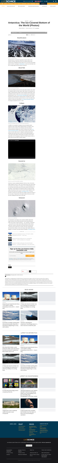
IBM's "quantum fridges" (21, 6)
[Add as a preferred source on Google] (29, 446)
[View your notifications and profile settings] (53, 1)
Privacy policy (10, 452)
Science (19, 3)
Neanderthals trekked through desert (33, 6)
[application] (21, 149)
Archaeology (10, 3)
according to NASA (25, 191)
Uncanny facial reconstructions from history (32, 434)
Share (10, 34)
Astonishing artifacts (22, 430)
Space (29, 3)
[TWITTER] (6, 276)
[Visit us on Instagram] (35, 1)
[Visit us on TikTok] (40, 1)
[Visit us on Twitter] (33, 1)
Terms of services (19, 258)
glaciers (10, 267)
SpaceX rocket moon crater (11, 6)
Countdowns (37, 28)
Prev (23, 271)
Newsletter (33, 34)
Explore (37, 3)
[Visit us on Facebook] (32, 1)
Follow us (29, 34)
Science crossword (53, 6)
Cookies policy (21, 452)
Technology (33, 3)
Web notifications (45, 452)
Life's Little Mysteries (22, 426)
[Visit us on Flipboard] (38, 1)
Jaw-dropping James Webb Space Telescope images (33, 427)
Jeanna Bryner (22, 28)
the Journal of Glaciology (22, 95)
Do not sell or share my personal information (46, 455)
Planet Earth (24, 3)
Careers (8, 454)
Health (15, 3)
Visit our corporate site (46, 442)
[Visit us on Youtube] (36, 1)
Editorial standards (22, 454)
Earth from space (21, 427)
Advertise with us (34, 452)
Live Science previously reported (28, 99)
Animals (5, 3)
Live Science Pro (44, 6)
